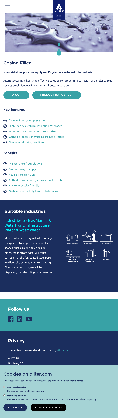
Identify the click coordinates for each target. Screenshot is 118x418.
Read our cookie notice (71, 380)
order (16, 95)
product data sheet (56, 95)
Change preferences (48, 407)
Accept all (15, 407)
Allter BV (62, 350)
